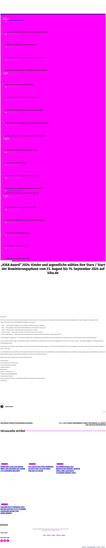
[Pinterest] (94, 415)
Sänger (16, 20)
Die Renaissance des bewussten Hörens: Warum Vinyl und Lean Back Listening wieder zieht (68, 470)
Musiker (12, 20)
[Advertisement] (9, 390)
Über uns (98, 546)
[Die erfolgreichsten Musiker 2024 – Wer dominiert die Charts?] (12, 34)
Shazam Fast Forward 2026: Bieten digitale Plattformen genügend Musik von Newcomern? (27, 123)
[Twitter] (91, 415)
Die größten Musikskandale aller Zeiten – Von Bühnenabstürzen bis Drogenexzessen (26, 70)
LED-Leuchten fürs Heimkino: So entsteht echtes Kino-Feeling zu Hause (22, 97)
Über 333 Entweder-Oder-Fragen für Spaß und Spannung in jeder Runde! (22, 175)
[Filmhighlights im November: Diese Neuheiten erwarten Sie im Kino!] (12, 139)
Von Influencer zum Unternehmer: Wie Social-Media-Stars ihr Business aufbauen (24, 57)
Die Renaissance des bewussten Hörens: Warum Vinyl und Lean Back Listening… (24, 110)
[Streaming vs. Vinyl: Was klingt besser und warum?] (12, 235)
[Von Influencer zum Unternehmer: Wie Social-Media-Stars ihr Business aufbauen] (12, 47)
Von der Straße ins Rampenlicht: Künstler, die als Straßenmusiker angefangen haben (26, 32)
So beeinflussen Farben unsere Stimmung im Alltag (17, 258)
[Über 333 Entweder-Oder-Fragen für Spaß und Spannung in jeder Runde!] (12, 165)
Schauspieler (21, 20)
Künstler (6, 19)
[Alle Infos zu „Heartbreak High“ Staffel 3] (12, 152)
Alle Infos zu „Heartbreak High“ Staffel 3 (15, 162)
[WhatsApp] (98, 415)
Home (4, 17)
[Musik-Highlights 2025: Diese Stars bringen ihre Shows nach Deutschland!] (12, 177)
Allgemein (6, 138)
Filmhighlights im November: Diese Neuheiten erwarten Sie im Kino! (21, 150)
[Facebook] (87, 415)
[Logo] (0, 15)
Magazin (5, 73)
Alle (6, 20)
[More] (103, 415)
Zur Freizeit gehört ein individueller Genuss (16, 423)
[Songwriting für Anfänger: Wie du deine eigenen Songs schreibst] (12, 196)
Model (8, 20)
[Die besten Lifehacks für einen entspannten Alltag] (12, 222)
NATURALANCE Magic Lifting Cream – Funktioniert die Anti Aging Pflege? (22, 193)
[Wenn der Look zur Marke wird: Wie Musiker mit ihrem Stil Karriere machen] (12, 74)
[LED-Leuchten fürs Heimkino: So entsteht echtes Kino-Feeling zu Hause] (12, 86)
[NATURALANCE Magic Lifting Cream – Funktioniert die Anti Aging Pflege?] (13, 190)
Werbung (103, 546)
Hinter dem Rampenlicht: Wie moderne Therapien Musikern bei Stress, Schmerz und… (25, 135)
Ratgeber (5, 195)
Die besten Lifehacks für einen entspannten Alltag (17, 233)
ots (5, 380)
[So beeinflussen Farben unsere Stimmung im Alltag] (12, 248)
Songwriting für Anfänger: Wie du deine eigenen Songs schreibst (21, 207)
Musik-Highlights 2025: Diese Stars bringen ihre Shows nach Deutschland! (23, 188)
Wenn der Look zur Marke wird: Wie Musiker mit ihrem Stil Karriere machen (12, 469)
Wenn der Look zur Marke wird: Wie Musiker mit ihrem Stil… (19, 84)
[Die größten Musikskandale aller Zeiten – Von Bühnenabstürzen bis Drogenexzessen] (12, 59)
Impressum (84, 546)
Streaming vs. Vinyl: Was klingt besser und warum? (17, 245)
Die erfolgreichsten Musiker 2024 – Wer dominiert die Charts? (20, 44)
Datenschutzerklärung (91, 546)
